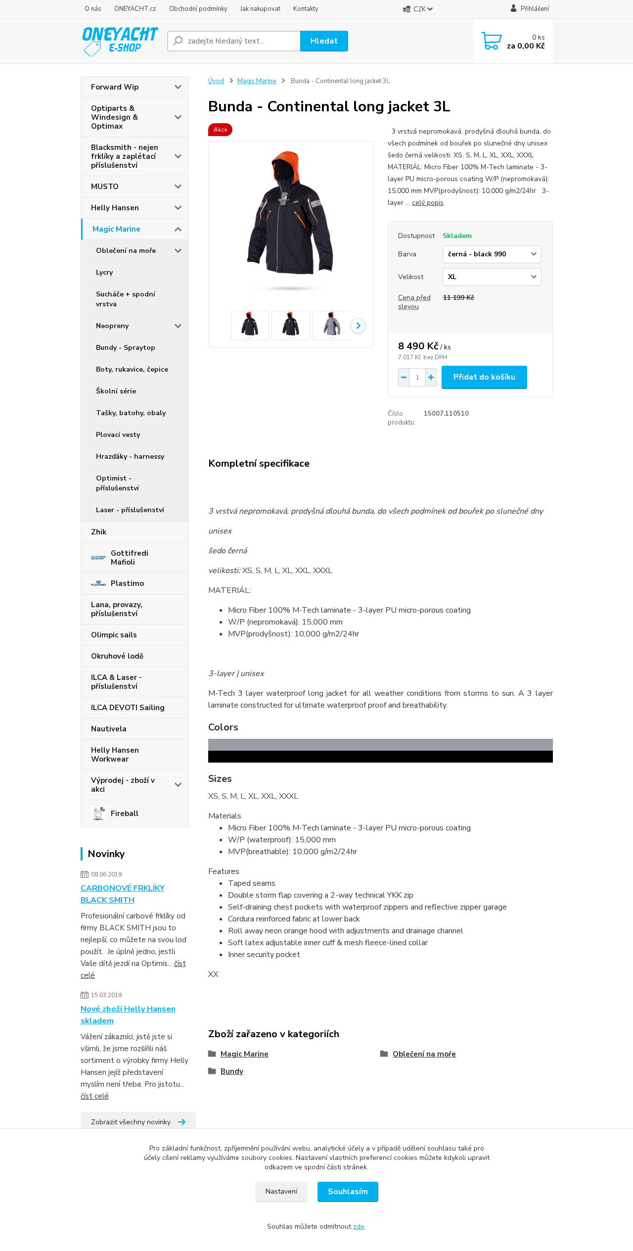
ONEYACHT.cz (135, 8)
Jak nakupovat (260, 8)
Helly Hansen (115, 208)
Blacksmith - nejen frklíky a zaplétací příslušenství (124, 156)
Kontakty (305, 8)
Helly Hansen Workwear (115, 754)
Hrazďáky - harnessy (130, 456)
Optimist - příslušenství (117, 483)
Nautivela (109, 729)
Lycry (104, 272)
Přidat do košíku (484, 377)
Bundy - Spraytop (125, 347)
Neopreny (112, 326)
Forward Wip (114, 87)
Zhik (98, 532)
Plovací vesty (118, 434)
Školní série (116, 391)
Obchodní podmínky (198, 8)
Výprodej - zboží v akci (123, 784)
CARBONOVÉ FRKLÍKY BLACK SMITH (123, 894)
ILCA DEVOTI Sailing (128, 708)
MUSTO (105, 187)
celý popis (428, 202)
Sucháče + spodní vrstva (125, 299)
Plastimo (127, 583)
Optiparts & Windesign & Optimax (114, 117)
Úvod (216, 81)
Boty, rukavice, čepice (132, 369)
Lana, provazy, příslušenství (116, 609)
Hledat (324, 41)
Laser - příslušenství (130, 510)
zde (358, 1226)
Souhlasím (348, 1191)
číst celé (95, 1096)
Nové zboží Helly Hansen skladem (128, 1015)
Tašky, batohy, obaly (131, 413)
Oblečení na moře (126, 250)
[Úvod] (120, 40)
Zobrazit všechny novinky (131, 1122)
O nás (93, 8)
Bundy (232, 1071)
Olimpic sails (114, 635)
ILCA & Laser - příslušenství (116, 682)
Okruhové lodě (117, 656)
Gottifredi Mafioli (129, 557)
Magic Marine (116, 229)
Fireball (124, 813)
